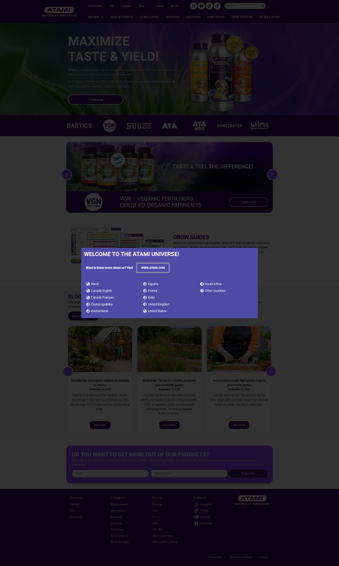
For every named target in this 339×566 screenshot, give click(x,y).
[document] (169, 283)
